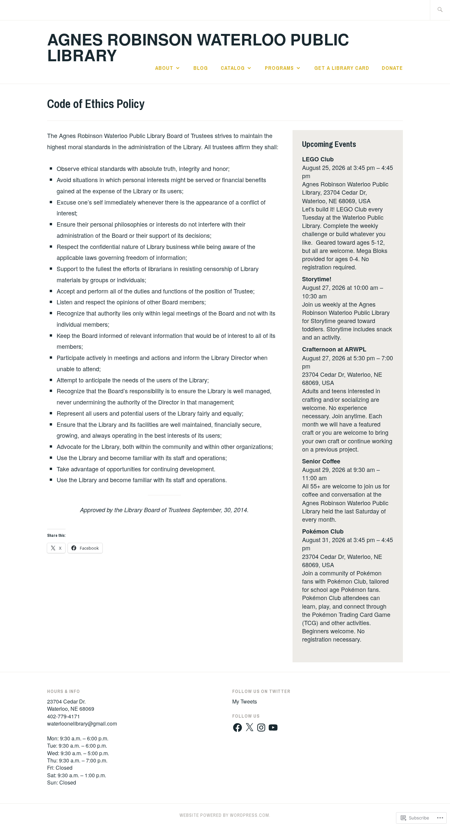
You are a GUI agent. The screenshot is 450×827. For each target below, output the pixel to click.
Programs (279, 67)
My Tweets (244, 701)
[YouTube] (273, 727)
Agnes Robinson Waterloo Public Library (198, 47)
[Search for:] (440, 10)
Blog (200, 67)
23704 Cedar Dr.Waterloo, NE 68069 (70, 705)
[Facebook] (237, 727)
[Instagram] (261, 727)
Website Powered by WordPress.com (224, 815)
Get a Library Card (341, 67)
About (164, 67)
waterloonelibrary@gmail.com (82, 723)
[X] (249, 727)
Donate (392, 67)
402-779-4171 (63, 716)
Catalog (233, 67)
